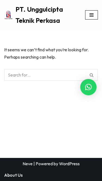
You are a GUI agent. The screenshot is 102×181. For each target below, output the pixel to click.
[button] (88, 87)
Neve (28, 163)
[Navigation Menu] (91, 15)
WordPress (69, 163)
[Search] (92, 75)
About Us (13, 175)
